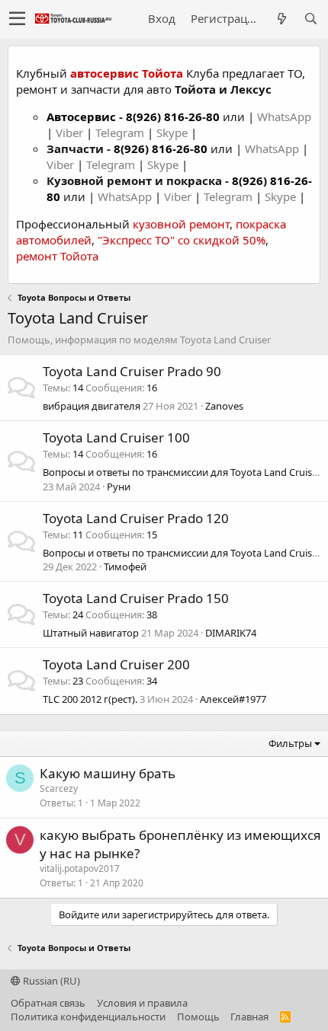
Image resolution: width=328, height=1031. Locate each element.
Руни (118, 486)
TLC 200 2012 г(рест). (90, 699)
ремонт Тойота (57, 255)
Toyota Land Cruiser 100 (116, 437)
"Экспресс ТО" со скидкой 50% (181, 239)
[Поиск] (310, 19)
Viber (69, 132)
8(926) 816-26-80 (173, 116)
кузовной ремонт (181, 223)
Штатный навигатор (91, 633)
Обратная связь (48, 1003)
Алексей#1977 (233, 699)
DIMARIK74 (230, 633)
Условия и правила (142, 1003)
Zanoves (224, 406)
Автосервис (81, 116)
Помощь (198, 1016)
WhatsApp (284, 116)
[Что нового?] (281, 19)
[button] (17, 19)
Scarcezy (59, 788)
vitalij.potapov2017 (80, 868)
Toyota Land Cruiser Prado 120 (136, 518)
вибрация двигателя (91, 406)
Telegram (121, 132)
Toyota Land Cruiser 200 (116, 664)
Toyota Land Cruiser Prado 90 (132, 371)
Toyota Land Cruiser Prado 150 (136, 598)
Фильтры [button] (290, 743)
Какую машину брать (107, 773)
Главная (249, 1016)
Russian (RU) (50, 981)
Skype (173, 132)
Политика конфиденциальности (88, 1016)
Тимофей (125, 566)
